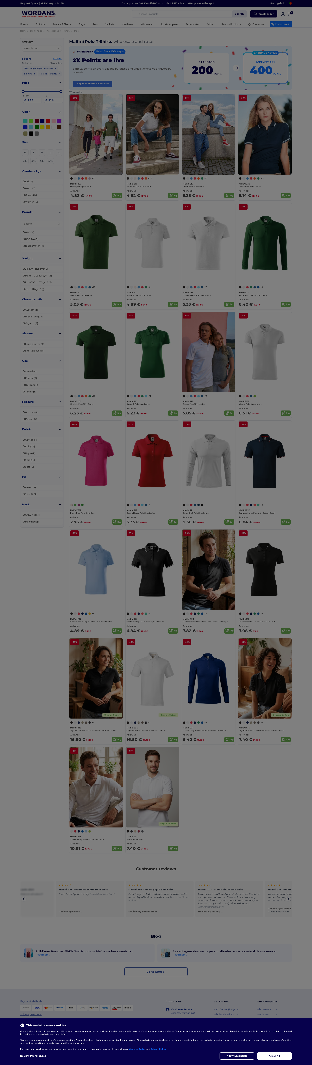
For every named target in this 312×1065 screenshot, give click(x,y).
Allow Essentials (237, 1056)
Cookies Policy (137, 1049)
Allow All (274, 1056)
